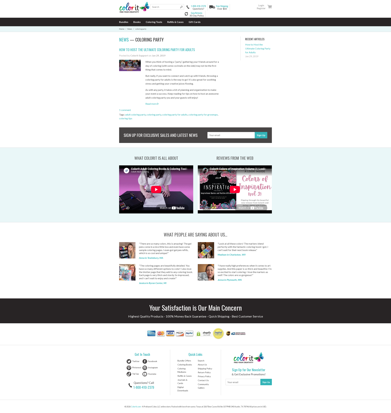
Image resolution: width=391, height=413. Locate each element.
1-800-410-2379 (143, 387)
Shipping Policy (205, 368)
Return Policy (204, 372)
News (129, 29)
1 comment (125, 109)
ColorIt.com (136, 406)
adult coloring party (135, 114)
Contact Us (203, 380)
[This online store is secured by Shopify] (204, 334)
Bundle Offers (184, 360)
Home (121, 29)
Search (201, 360)
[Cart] (270, 7)
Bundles (123, 21)
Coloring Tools (154, 21)
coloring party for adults (175, 114)
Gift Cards (195, 21)
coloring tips (125, 118)
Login (261, 5)
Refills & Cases (175, 21)
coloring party (154, 114)
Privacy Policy (204, 376)
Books (137, 21)
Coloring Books (184, 364)
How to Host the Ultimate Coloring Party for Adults (157, 49)
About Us (202, 364)
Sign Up (261, 135)
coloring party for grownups (203, 114)
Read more (151, 103)
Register (261, 8)
